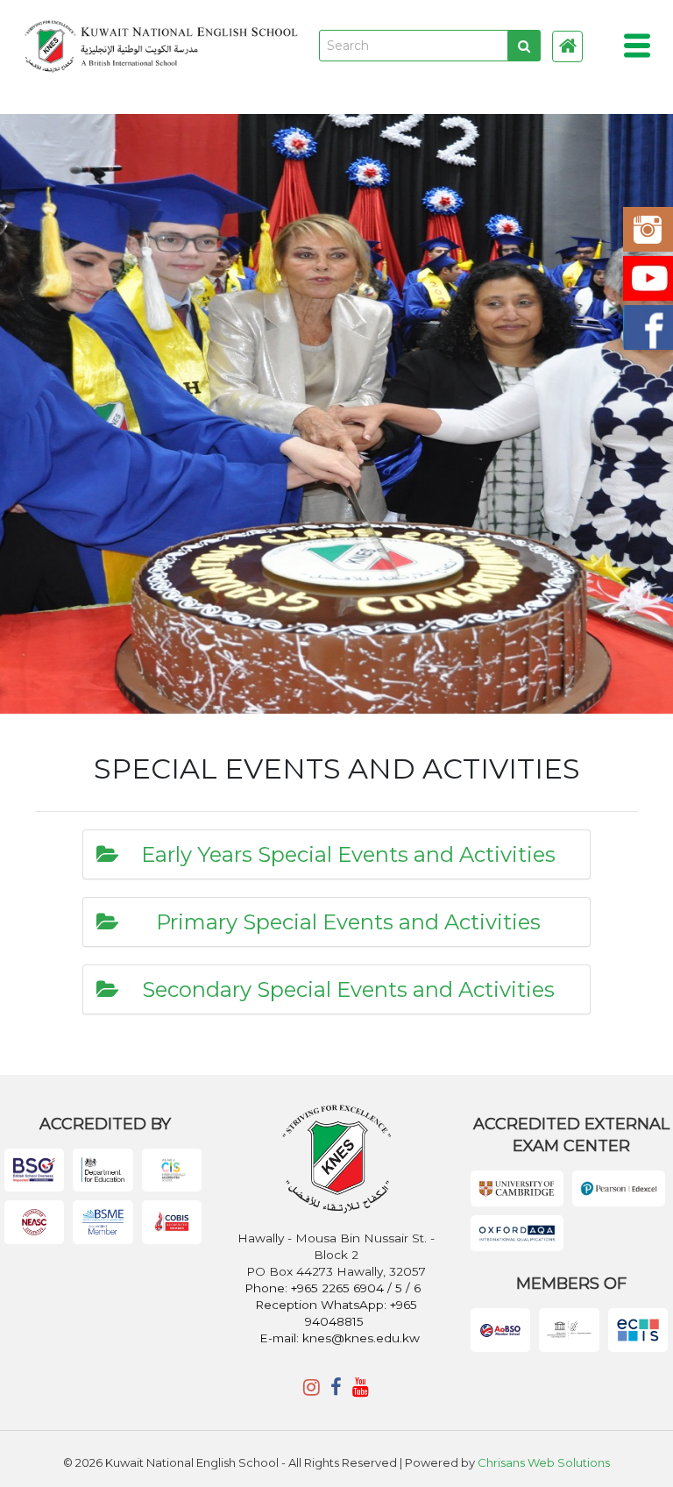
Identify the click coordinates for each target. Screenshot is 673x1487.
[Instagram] (311, 1387)
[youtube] (360, 1387)
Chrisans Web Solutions (544, 1462)
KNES (161, 46)
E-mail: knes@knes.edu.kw (339, 1338)
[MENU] (638, 45)
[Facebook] (336, 1387)
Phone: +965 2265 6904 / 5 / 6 (334, 1288)
